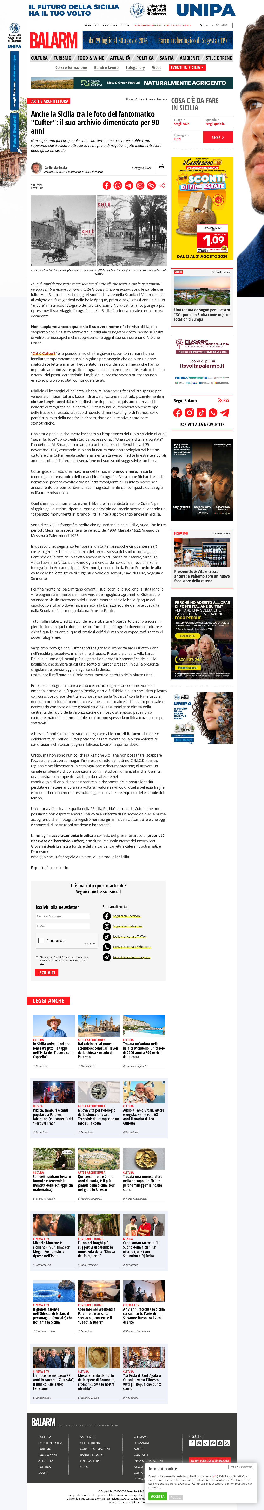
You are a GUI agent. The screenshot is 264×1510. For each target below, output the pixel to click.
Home (129, 99)
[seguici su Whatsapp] (213, 1443)
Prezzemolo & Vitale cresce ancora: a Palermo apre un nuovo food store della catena (202, 576)
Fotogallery (135, 67)
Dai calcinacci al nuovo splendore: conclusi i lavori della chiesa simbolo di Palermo (98, 1050)
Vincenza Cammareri (138, 1331)
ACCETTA (158, 1496)
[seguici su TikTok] (206, 1443)
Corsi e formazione (71, 67)
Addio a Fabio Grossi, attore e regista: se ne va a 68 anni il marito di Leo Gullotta (143, 1117)
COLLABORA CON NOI (177, 25)
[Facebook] (107, 916)
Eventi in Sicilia (50, 1443)
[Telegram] (107, 957)
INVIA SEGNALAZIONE (147, 25)
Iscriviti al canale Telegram (131, 957)
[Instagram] (107, 926)
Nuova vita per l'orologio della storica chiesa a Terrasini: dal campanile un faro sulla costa (98, 1117)
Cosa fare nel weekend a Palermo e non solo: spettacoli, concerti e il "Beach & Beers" (96, 1315)
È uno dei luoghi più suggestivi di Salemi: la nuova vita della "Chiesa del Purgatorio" (96, 1249)
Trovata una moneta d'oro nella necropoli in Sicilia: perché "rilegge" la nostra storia (142, 1183)
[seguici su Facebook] (192, 1443)
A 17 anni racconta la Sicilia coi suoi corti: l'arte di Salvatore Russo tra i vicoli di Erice (144, 1315)
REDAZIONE (110, 25)
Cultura (139, 99)
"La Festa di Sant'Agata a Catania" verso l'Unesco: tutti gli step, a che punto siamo (142, 1382)
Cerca (216, 137)
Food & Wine (48, 1455)
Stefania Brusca (90, 1397)
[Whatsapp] (107, 947)
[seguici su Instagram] (199, 1443)
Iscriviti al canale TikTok (129, 936)
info (214, 1476)
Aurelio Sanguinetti (136, 1066)
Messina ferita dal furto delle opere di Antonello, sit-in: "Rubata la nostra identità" (96, 1382)
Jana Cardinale (89, 1265)
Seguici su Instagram (127, 926)
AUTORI (125, 25)
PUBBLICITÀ (92, 25)
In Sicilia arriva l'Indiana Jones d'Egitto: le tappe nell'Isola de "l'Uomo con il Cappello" (53, 1050)
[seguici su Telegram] (220, 1443)
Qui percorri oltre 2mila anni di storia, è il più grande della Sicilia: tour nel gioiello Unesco (96, 1183)
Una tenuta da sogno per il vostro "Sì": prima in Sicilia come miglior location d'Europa (202, 314)
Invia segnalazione (149, 1461)
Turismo (44, 1449)
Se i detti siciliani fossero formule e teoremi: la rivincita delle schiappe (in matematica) (53, 1183)
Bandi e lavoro (106, 67)
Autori (139, 1449)
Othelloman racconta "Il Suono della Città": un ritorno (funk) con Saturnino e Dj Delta (141, 1249)
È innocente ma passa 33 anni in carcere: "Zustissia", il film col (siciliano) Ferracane (53, 1382)
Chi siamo (141, 1437)
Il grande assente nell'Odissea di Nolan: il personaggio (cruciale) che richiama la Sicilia (53, 1315)
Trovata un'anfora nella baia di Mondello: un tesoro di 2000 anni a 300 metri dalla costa (144, 1050)
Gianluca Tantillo (45, 1198)
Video (156, 67)
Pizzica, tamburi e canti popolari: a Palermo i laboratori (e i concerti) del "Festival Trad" (53, 1117)
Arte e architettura (156, 99)
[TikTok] (107, 936)
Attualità (45, 1461)
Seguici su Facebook (127, 916)
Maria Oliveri (88, 1066)
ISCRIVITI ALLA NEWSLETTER (202, 424)
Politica (44, 1467)
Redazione (42, 1066)
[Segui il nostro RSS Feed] (227, 1443)
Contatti (141, 1455)
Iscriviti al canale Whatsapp (132, 947)
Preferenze (176, 1497)
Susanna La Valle (45, 1331)
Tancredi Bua (43, 1265)
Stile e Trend (90, 1443)
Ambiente (87, 1437)
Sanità (43, 1473)
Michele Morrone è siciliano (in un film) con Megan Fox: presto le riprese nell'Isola (51, 1249)
